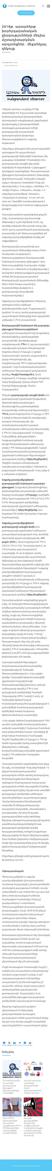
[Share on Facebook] (4, 1043)
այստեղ (18, 859)
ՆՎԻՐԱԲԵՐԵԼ (26, 13)
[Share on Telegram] (19, 1043)
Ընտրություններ (11, 65)
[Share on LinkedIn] (14, 1043)
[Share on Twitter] (9, 1043)
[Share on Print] (30, 1043)
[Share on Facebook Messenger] (25, 1043)
